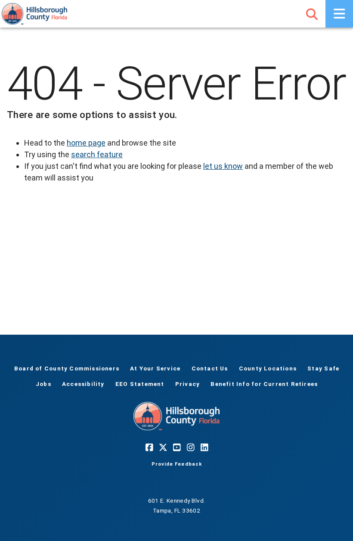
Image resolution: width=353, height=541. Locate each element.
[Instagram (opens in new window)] (190, 447)
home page (86, 142)
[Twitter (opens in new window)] (163, 447)
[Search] (311, 13)
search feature (97, 154)
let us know (223, 166)
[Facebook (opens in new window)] (149, 447)
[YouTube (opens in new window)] (176, 447)
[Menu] (339, 14)
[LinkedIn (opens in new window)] (204, 447)
